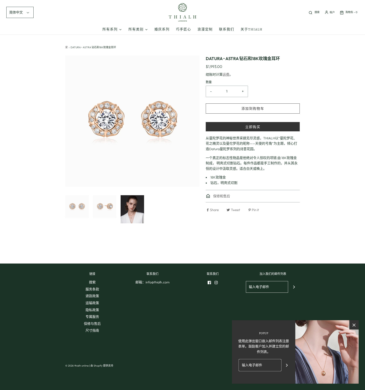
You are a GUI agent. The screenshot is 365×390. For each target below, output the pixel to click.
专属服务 (92, 316)
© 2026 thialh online (77, 365)
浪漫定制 (205, 29)
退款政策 (92, 296)
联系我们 (226, 29)
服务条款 (92, 289)
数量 (209, 82)
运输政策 (92, 303)
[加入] (294, 287)
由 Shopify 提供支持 (101, 365)
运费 (226, 74)
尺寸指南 (92, 330)
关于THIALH (252, 29)
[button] (77, 206)
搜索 (92, 282)
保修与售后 (92, 323)
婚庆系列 (162, 29)
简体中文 (16, 12)
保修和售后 (221, 196)
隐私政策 (92, 310)
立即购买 (252, 127)
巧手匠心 (183, 29)
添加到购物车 (252, 108)
